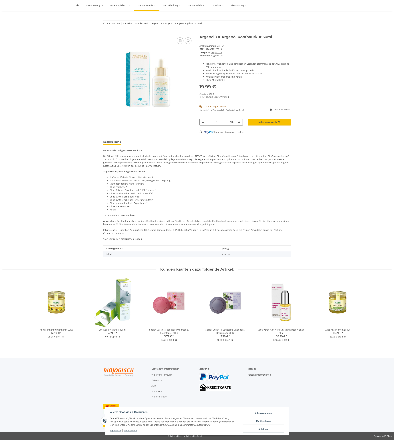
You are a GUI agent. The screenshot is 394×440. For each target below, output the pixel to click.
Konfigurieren (263, 421)
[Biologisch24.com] (77, 5)
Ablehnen (263, 429)
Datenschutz (130, 430)
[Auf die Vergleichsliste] (180, 40)
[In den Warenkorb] (105, 33)
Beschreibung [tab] (112, 141)
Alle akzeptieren (263, 413)
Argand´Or (216, 52)
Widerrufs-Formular (161, 374)
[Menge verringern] (203, 122)
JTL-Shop (388, 436)
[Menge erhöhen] (239, 122)
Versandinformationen (259, 374)
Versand (224, 96)
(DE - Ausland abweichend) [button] (232, 110)
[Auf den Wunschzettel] (188, 40)
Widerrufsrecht (159, 396)
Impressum (115, 430)
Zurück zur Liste (112, 23)
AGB (153, 385)
